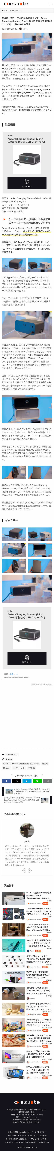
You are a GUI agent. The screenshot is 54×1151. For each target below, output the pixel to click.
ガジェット (19, 768)
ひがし (27, 841)
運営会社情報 (13, 1132)
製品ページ (14, 674)
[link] (24, 870)
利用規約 (43, 1135)
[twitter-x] (30, 870)
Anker (9, 759)
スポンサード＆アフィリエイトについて (23, 1135)
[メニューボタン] (50, 4)
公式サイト (27, 183)
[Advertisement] (27, 717)
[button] (6, 781)
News (45, 763)
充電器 (31, 768)
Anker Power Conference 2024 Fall (21, 763)
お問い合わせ (44, 1142)
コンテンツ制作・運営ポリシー (18, 1139)
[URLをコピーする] (47, 781)
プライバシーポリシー (39, 1139)
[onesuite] (16, 3)
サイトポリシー (40, 1132)
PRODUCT (12, 754)
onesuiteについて (26, 1132)
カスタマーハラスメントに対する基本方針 (21, 1142)
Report (6, 768)
